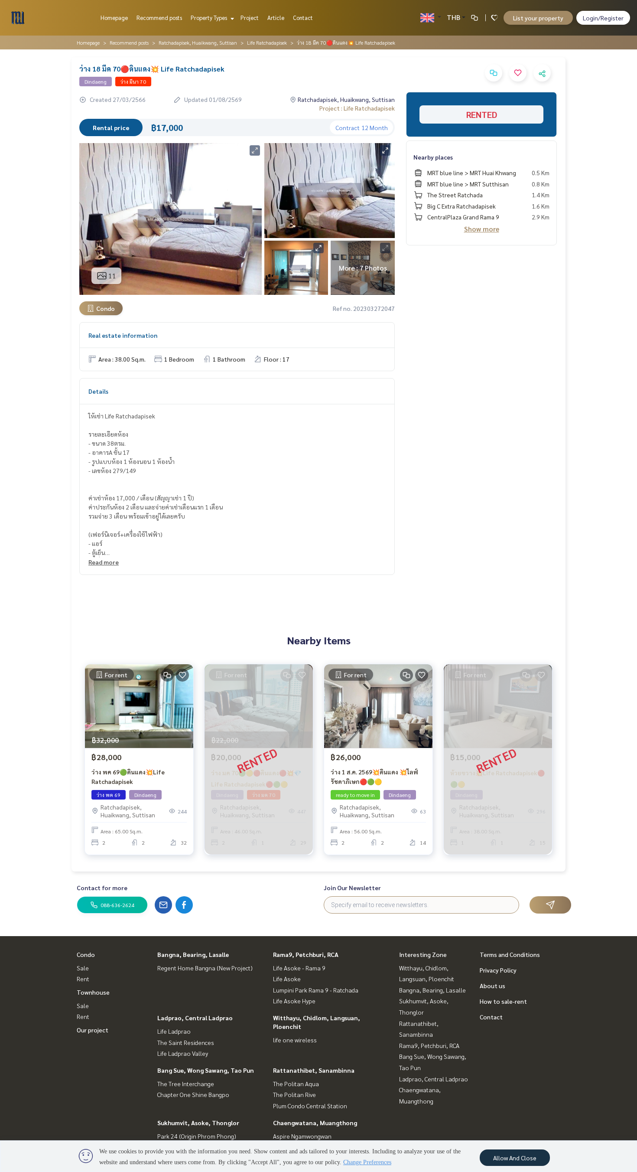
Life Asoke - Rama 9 (299, 968)
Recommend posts (159, 17)
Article (275, 17)
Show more (481, 228)
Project (249, 17)
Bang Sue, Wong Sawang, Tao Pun (205, 1070)
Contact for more (102, 887)
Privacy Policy (498, 970)
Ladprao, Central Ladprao (195, 1018)
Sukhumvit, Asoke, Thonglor (198, 1122)
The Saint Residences (185, 1042)
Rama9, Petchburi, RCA (305, 954)
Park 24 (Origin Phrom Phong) (196, 1136)
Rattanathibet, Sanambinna (313, 1070)
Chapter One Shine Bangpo (193, 1094)
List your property (538, 18)
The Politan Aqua (296, 1083)
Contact (303, 17)
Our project (92, 1030)
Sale (83, 968)
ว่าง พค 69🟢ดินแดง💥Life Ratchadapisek (128, 777)
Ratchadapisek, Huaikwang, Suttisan (198, 42)
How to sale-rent (503, 1001)
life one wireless (295, 1040)
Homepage (114, 17)
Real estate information (122, 335)
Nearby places (433, 157)
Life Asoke (287, 979)
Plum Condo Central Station (310, 1106)
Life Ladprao (174, 1031)
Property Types (209, 17)
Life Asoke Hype (294, 1001)
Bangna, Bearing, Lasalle (193, 954)
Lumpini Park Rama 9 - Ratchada (315, 990)
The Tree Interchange (185, 1083)
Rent (83, 979)
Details (98, 391)
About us (492, 985)
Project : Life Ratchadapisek (357, 108)
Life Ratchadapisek (267, 42)
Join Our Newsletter (352, 887)
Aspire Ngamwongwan (302, 1136)
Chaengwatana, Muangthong (315, 1122)
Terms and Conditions (510, 954)
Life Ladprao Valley (182, 1053)
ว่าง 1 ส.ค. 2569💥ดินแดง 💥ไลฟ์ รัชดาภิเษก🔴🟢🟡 (374, 777)
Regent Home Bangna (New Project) (205, 968)
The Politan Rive (294, 1094)
